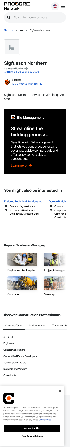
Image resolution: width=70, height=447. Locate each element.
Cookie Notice (45, 419)
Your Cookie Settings (32, 436)
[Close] (60, 391)
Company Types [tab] (14, 325)
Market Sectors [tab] (37, 325)
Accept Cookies (32, 428)
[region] (32, 416)
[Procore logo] (17, 4)
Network (11, 8)
